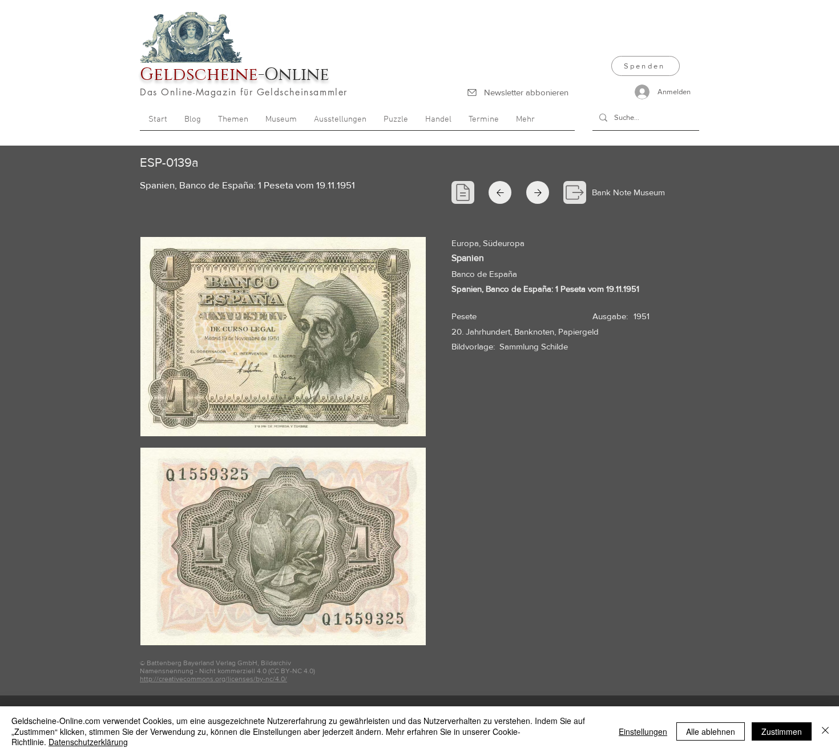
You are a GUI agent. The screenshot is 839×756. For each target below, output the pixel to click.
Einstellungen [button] (643, 731)
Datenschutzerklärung (88, 741)
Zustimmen (781, 731)
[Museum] (574, 192)
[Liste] (462, 192)
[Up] (500, 192)
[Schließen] (825, 731)
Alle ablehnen (710, 731)
